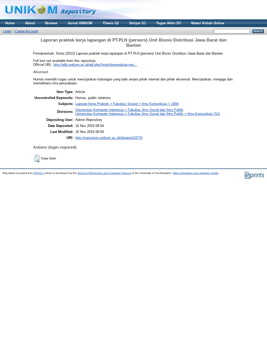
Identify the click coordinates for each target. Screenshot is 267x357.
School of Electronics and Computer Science (104, 173)
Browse (51, 23)
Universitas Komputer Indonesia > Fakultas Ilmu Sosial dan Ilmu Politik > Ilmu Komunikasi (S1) (147, 114)
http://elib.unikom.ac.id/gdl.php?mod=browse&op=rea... (95, 65)
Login (7, 31)
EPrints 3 (39, 173)
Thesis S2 (111, 23)
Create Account (26, 31)
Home (10, 23)
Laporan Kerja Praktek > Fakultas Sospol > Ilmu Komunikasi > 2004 (127, 104)
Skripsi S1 (137, 23)
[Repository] (50, 18)
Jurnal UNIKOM (80, 23)
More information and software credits (195, 173)
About (30, 23)
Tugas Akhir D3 (168, 23)
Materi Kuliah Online (207, 23)
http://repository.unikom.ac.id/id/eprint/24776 (108, 138)
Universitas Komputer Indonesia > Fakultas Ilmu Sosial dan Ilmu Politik (129, 110)
